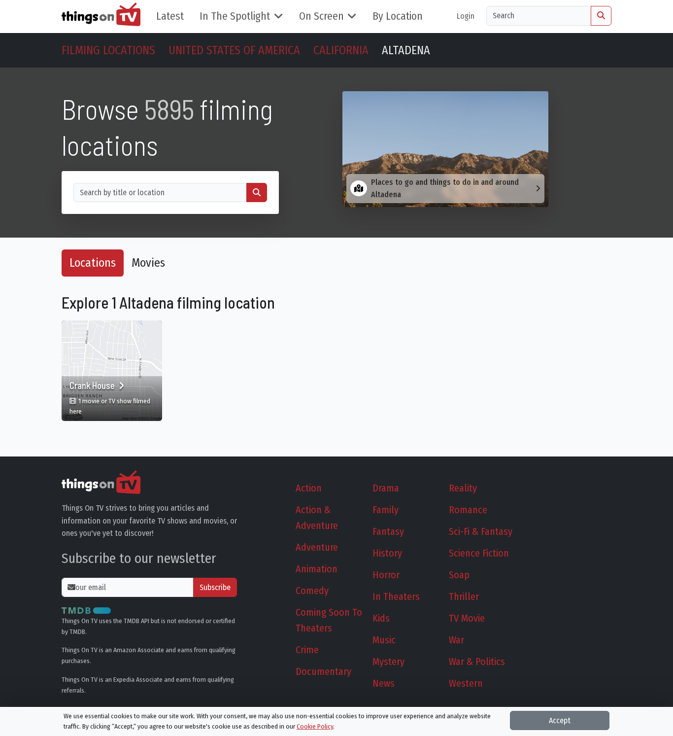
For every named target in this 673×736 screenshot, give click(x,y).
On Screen (321, 16)
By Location (397, 16)
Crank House (93, 385)
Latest (170, 16)
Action (309, 488)
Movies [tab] (148, 263)
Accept (560, 720)
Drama (385, 488)
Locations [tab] (92, 263)
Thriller (464, 596)
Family (385, 510)
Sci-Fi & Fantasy (480, 531)
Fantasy (388, 531)
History (387, 553)
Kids (381, 618)
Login (465, 16)
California (341, 50)
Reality (463, 488)
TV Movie (467, 618)
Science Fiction (479, 553)
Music (384, 640)
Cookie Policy (315, 726)
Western (466, 683)
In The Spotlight (235, 16)
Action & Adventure (317, 517)
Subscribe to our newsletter (139, 558)
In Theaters (396, 596)
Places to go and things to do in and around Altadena (445, 188)
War (456, 640)
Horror (386, 575)
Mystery (388, 661)
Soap (459, 575)
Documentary (323, 671)
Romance (468, 510)
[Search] (601, 16)
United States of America (234, 50)
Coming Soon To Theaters (329, 620)
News (383, 683)
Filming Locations (108, 50)
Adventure (317, 547)
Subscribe (215, 587)
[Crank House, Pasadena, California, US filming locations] (112, 370)
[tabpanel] (336, 360)
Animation (316, 569)
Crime (307, 650)
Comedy (312, 590)
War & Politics (477, 661)
